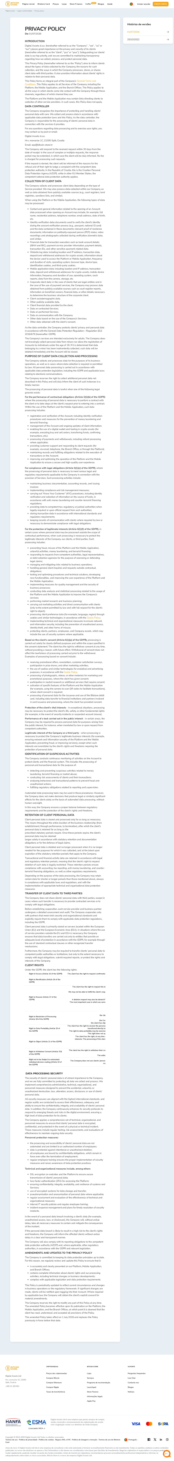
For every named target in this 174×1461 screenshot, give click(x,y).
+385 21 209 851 (12, 1386)
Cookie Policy (93, 617)
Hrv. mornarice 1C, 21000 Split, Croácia (15, 1381)
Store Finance (76, 4)
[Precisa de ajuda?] (166, 1453)
